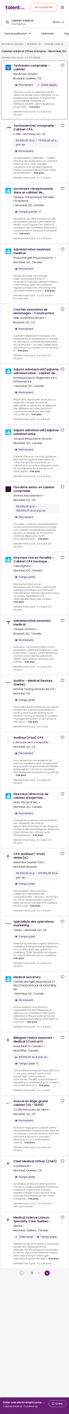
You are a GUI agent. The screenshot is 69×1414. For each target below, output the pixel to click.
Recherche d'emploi (12, 44)
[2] (47, 1273)
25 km (57, 22)
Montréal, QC (34, 44)
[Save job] (62, 65)
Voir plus (34, 106)
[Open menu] (62, 7)
